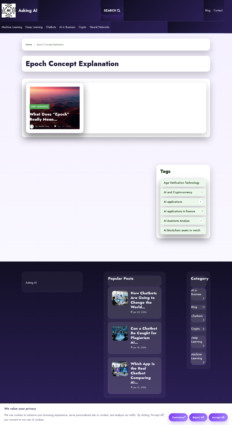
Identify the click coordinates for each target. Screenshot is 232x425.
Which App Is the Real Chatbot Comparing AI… (143, 373)
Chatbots (51, 27)
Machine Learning (12, 27)
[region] (116, 414)
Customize (178, 417)
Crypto (82, 27)
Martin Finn (44, 126)
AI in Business (67, 27)
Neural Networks (99, 27)
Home (29, 44)
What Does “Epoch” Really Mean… (49, 116)
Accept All (218, 417)
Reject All (198, 417)
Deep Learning (34, 27)
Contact (218, 10)
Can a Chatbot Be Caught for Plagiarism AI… (144, 335)
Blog (207, 10)
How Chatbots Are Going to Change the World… (144, 300)
